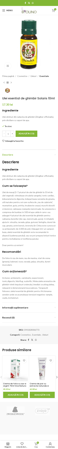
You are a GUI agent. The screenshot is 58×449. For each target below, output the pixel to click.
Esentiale (44, 76)
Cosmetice (22, 76)
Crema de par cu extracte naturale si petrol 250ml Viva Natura (42, 385)
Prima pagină (8, 76)
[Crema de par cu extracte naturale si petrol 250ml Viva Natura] (42, 368)
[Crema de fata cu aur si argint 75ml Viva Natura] (15, 368)
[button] (15, 395)
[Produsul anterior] (4, 82)
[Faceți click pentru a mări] (7, 66)
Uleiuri (33, 76)
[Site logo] (29, 10)
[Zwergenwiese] (15, 410)
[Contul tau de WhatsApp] (33, 3)
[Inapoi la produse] (7, 82)
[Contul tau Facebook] (25, 3)
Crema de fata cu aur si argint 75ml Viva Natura (14, 384)
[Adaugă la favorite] (24, 360)
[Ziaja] (42, 410)
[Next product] (11, 82)
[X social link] (29, 3)
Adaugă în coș (26, 133)
